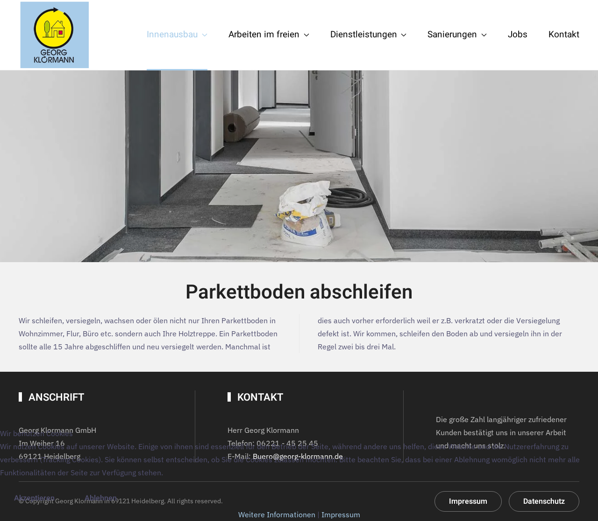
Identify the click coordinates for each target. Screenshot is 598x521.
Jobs (517, 34)
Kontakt (563, 34)
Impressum (340, 514)
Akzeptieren (34, 498)
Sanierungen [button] (452, 34)
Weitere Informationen (276, 514)
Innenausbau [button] (172, 34)
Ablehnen (101, 498)
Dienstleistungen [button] (363, 34)
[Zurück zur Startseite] (54, 35)
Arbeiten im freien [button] (263, 34)
